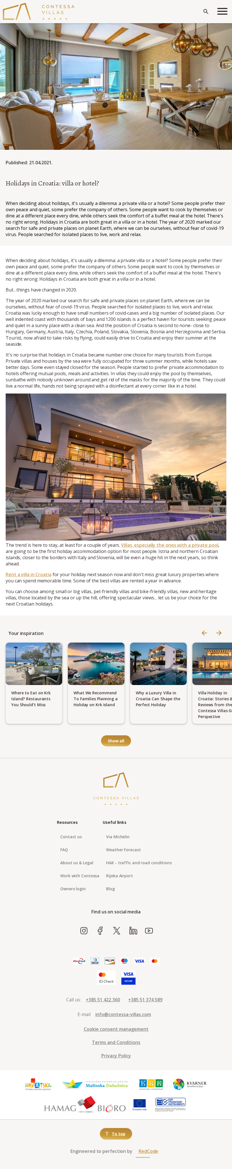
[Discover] (110, 961)
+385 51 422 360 (103, 1000)
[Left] (204, 633)
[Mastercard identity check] (106, 978)
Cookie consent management (116, 1029)
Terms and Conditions (116, 1042)
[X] (116, 931)
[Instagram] (84, 931)
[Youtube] (149, 931)
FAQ (64, 849)
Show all (116, 741)
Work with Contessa (79, 875)
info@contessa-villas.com (123, 1014)
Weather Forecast (123, 849)
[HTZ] (38, 1084)
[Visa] (139, 961)
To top (118, 1133)
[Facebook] (100, 931)
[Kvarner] (190, 1084)
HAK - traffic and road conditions (139, 862)
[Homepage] (38, 11)
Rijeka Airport (119, 875)
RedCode (148, 1151)
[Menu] (222, 12)
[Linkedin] (133, 931)
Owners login (73, 888)
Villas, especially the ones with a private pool (169, 545)
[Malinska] (94, 1084)
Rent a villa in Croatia (28, 574)
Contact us (71, 836)
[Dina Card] (79, 961)
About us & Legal (76, 862)
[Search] (206, 11)
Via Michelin (118, 836)
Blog (110, 888)
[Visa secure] (128, 978)
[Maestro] (124, 961)
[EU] (139, 1105)
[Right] (219, 633)
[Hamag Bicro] (85, 1105)
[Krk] (151, 1084)
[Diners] (95, 961)
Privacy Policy (116, 1056)
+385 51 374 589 (145, 1000)
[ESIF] (171, 1105)
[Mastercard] (154, 961)
